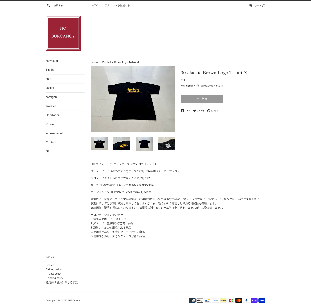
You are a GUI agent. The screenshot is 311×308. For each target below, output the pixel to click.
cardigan (51, 97)
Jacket (50, 87)
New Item (52, 60)
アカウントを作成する (117, 5)
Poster (50, 124)
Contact (51, 142)
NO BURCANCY (72, 300)
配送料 (184, 85)
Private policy (54, 273)
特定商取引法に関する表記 (62, 282)
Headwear (52, 115)
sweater (51, 106)
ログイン (96, 5)
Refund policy (54, 269)
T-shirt (50, 69)
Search (50, 265)
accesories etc (55, 133)
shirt (48, 78)
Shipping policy (54, 277)
